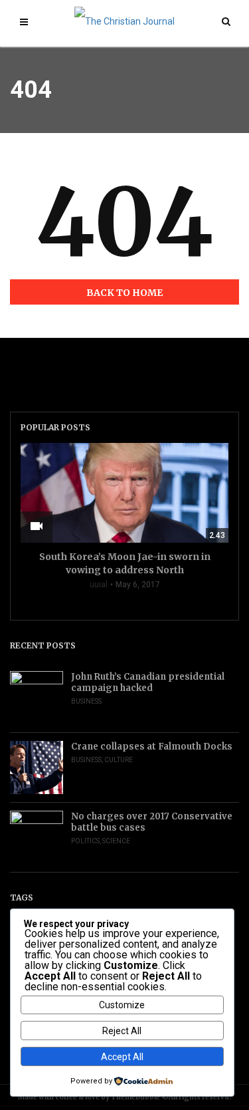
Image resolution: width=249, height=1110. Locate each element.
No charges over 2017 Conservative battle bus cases (151, 822)
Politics (85, 841)
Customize (122, 1005)
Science (116, 841)
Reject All (121, 1031)
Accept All (122, 1056)
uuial (99, 584)
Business (86, 701)
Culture (118, 759)
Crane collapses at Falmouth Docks (151, 746)
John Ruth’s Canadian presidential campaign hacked (147, 682)
